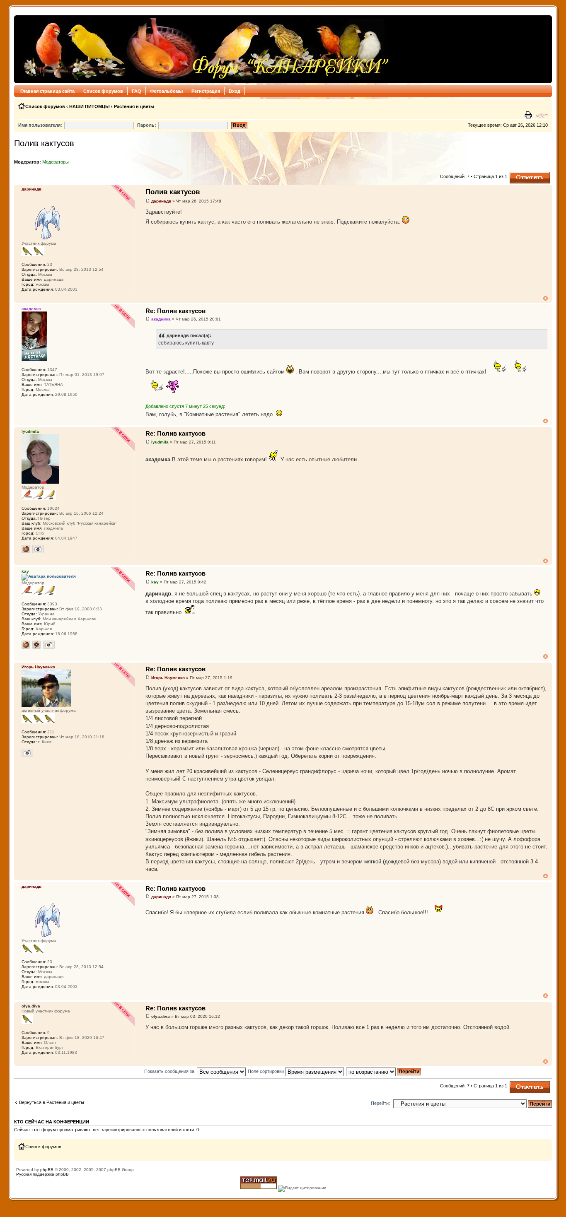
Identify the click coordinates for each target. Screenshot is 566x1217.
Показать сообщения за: (170, 1071)
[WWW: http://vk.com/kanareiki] (26, 549)
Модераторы (55, 161)
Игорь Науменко (168, 677)
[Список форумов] (204, 49)
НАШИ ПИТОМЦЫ (89, 106)
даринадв (161, 201)
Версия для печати (529, 115)
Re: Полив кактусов (175, 310)
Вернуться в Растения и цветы (51, 1102)
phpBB (46, 1169)
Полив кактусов (44, 143)
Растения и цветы (134, 106)
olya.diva (160, 1016)
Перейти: (380, 1103)
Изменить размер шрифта (542, 115)
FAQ (136, 91)
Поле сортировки (266, 1071)
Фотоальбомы (166, 91)
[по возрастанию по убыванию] (384, 1071)
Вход (234, 91)
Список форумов (103, 91)
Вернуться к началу (545, 298)
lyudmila (160, 442)
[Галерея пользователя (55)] (38, 549)
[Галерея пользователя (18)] (27, 753)
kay (155, 582)
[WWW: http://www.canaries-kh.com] (26, 645)
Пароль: (146, 125)
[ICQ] (36, 645)
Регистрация (205, 91)
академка (161, 319)
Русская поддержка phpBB (42, 1174)
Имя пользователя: (40, 125)
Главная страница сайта (47, 91)
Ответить (520, 174)
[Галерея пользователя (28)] (49, 645)
